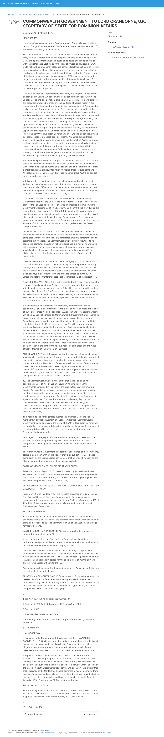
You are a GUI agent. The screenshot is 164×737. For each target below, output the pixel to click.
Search (58, 3)
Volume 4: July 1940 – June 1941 (33, 14)
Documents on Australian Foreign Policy (52, 733)
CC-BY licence (105, 733)
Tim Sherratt (44, 730)
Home (35, 3)
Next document (90, 714)
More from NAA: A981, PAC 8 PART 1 (129, 57)
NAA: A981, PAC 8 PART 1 (124, 47)
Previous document (34, 714)
